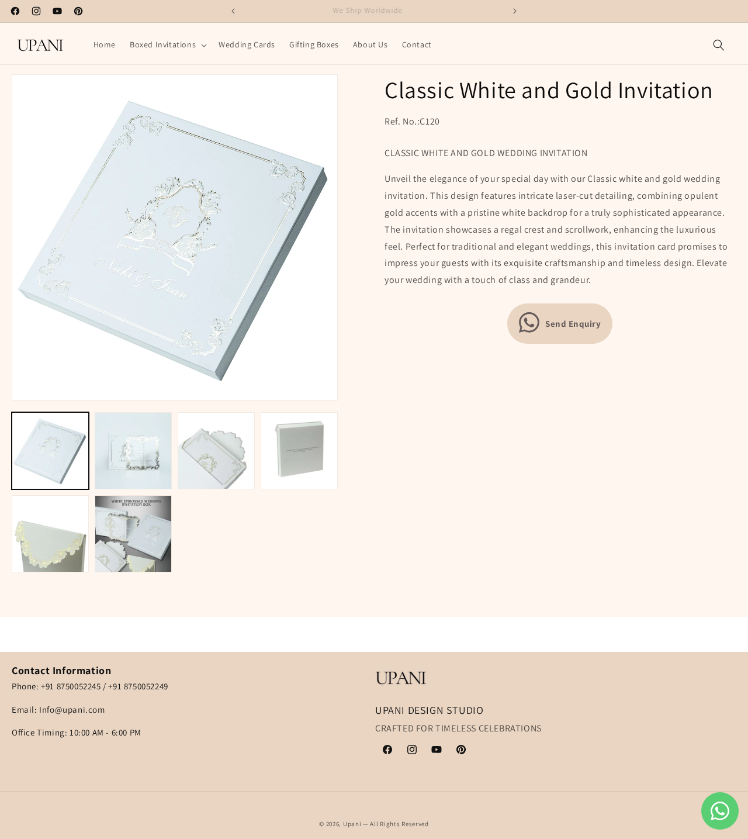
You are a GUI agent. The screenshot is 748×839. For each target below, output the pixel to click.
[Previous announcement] (233, 11)
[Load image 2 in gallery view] (133, 450)
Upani (352, 824)
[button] (167, 44)
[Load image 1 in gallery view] (50, 450)
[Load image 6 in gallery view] (133, 533)
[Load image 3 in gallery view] (216, 450)
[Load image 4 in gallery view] (299, 450)
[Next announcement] (515, 11)
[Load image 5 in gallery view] (50, 533)
